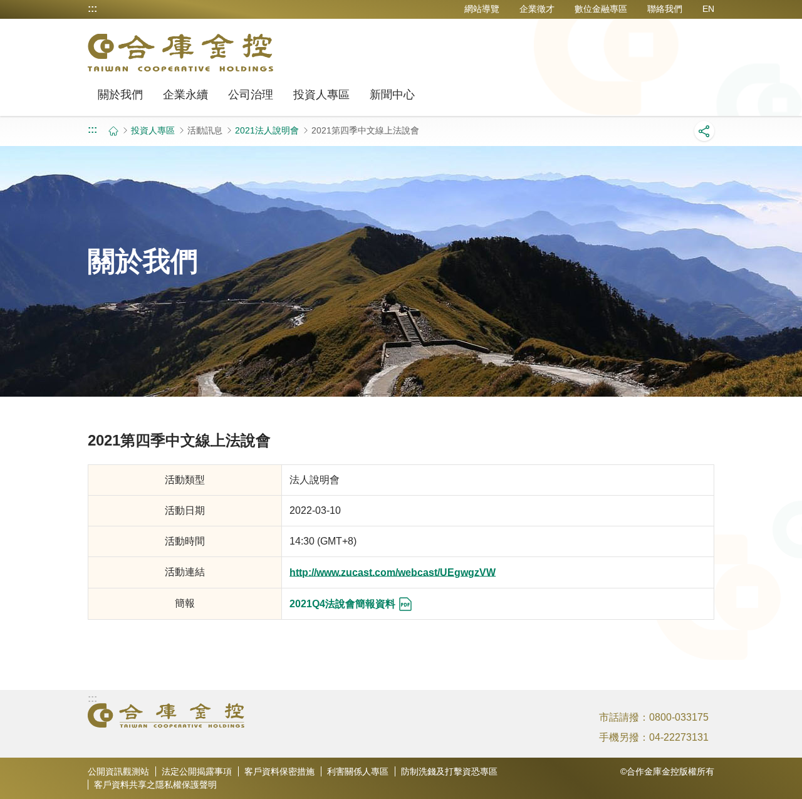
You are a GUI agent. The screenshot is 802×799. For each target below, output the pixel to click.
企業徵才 (537, 9)
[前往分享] (704, 131)
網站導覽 (481, 9)
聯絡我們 (664, 9)
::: (92, 9)
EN (708, 9)
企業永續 (185, 94)
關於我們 (120, 94)
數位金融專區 (601, 9)
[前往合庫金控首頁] (180, 52)
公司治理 (250, 94)
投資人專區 (321, 94)
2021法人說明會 (267, 130)
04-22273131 (679, 737)
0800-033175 (679, 717)
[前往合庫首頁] (166, 715)
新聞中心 (392, 94)
